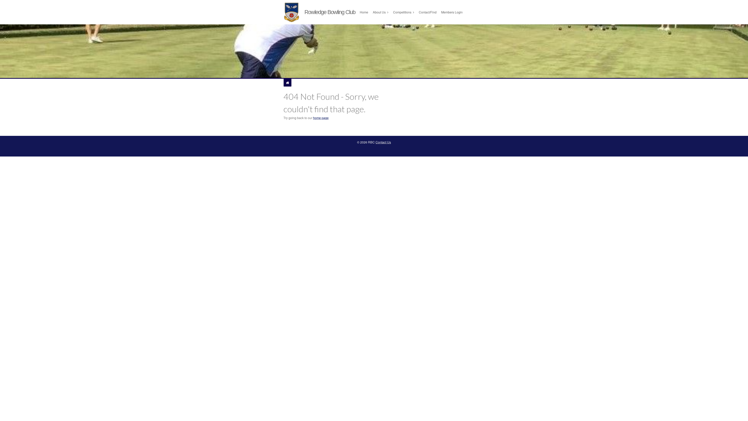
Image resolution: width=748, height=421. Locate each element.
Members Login (452, 12)
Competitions (402, 12)
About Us (379, 12)
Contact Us (383, 142)
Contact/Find (428, 12)
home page (321, 118)
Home (364, 12)
